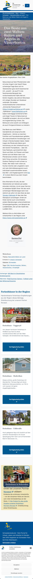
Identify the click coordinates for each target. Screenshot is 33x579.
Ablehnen (16, 569)
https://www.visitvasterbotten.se (14, 218)
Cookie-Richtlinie (8, 576)
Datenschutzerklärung (18, 576)
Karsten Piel (7, 45)
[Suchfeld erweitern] (27, 5)
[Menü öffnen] (23, 5)
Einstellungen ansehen (16, 573)
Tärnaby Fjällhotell (9, 195)
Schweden (12, 262)
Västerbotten (7, 268)
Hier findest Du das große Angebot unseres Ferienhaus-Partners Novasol (16, 503)
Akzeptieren (16, 564)
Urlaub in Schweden (16, 259)
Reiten (24, 265)
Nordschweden (15, 265)
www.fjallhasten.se (18, 111)
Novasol (7, 491)
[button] (30, 548)
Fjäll (8, 265)
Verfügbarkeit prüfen (16, 347)
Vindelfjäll (15, 268)
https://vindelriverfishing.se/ (13, 109)
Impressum (26, 576)
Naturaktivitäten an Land (16, 257)
